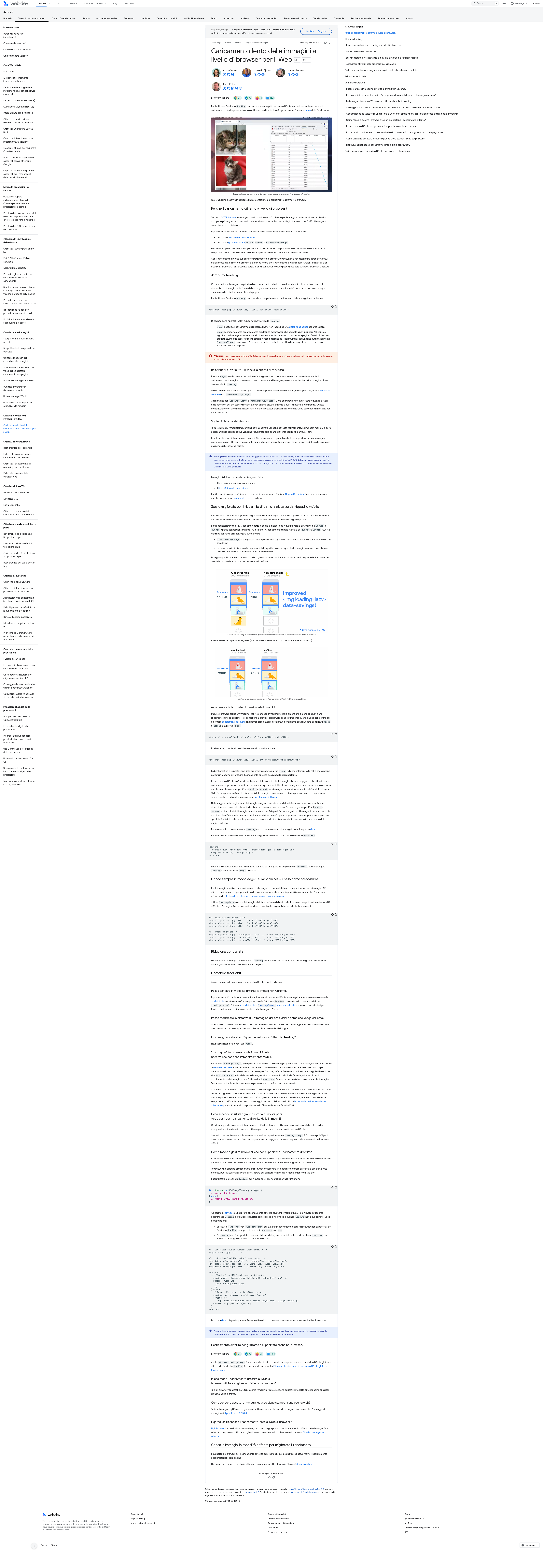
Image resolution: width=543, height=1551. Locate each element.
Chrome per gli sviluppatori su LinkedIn (422, 1527)
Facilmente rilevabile (361, 18)
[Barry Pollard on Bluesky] (236, 89)
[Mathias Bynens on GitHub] (293, 75)
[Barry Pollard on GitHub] (228, 89)
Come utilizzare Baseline (95, 3)
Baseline (73, 3)
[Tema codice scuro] (332, 306)
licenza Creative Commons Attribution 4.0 (306, 1489)
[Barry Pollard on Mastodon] (232, 89)
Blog (115, 3)
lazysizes (229, 1213)
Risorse (43, 3)
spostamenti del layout (233, 721)
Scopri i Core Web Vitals (63, 18)
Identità (86, 18)
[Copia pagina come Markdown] (304, 60)
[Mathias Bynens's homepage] (297, 75)
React (214, 18)
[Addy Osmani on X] (224, 75)
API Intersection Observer (241, 237)
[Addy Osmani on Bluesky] (232, 75)
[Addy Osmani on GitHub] (228, 75)
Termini (44, 1545)
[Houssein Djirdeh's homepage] (263, 75)
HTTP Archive (229, 217)
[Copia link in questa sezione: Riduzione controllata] (245, 952)
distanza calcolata (298, 327)
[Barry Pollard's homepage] (240, 89)
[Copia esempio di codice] (336, 306)
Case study (129, 3)
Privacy (54, 1545)
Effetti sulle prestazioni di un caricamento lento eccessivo (254, 896)
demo (308, 110)
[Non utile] (330, 43)
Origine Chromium (294, 494)
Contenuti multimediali (266, 18)
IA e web (7, 18)
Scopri (60, 3)
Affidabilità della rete (194, 18)
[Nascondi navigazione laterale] (34, 1546)
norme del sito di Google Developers (303, 1492)
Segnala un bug (305, 1464)
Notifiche (145, 18)
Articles (8, 12)
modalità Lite (217, 1001)
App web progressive (106, 18)
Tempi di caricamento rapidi (31, 18)
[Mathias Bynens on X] (289, 75)
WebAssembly (320, 18)
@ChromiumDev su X (414, 1518)
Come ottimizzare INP (167, 18)
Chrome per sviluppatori (278, 1518)
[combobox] (485, 3)
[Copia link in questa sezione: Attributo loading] (240, 275)
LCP (238, 359)
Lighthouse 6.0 (219, 1428)
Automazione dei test (388, 18)
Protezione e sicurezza (295, 18)
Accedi (536, 3)
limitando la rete (242, 498)
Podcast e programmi (277, 1532)
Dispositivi (339, 18)
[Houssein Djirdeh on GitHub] (259, 75)
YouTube (408, 1523)
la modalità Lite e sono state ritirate (267, 1005)
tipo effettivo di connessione (233, 488)
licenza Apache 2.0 (251, 1492)
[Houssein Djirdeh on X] (255, 75)
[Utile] (325, 43)
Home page (216, 42)
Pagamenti (129, 18)
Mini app (245, 18)
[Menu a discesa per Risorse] (50, 3)
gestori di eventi (236, 242)
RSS (406, 1532)
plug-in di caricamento (263, 1331)
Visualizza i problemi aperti (143, 1523)
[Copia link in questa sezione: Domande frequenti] (243, 973)
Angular (409, 18)
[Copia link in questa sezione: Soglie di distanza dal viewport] (252, 421)
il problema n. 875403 (236, 1413)
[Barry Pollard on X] (224, 89)
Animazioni (228, 18)
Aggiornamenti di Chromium (281, 1523)
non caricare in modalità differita (240, 356)
